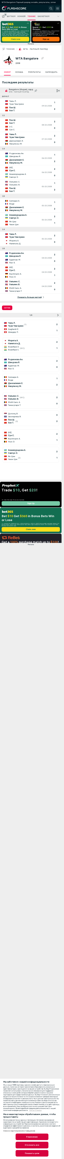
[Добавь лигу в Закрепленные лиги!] (42, 58)
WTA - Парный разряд (35, 49)
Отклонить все (32, 1145)
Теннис (10, 49)
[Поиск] (51, 8)
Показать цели (32, 1153)
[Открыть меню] (57, 8)
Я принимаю (32, 1137)
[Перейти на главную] (17, 8)
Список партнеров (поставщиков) (19, 1131)
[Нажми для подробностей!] (31, 106)
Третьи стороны (35, 1110)
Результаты (34, 72)
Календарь (51, 72)
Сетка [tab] (7, 308)
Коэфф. (19, 72)
